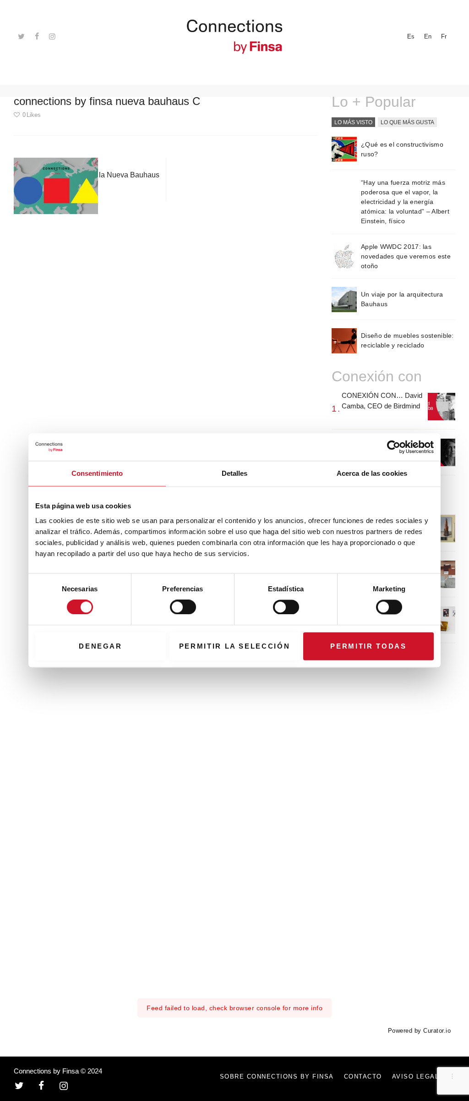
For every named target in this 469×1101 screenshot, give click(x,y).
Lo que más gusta (407, 122)
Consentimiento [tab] (97, 473)
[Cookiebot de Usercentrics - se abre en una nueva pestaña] (394, 447)
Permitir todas (368, 646)
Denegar (100, 646)
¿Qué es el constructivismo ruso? (402, 149)
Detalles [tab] (235, 473)
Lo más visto (353, 122)
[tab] (353, 123)
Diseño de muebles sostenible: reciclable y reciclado (407, 340)
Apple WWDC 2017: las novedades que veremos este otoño (406, 256)
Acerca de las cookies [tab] (372, 473)
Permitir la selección (234, 646)
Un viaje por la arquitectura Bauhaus (402, 299)
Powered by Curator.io (419, 1031)
